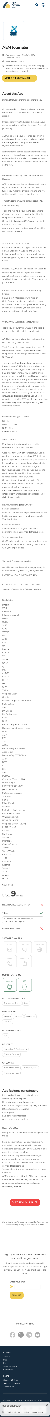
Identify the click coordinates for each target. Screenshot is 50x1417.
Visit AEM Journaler (17, 78)
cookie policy (37, 1412)
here (42, 1224)
